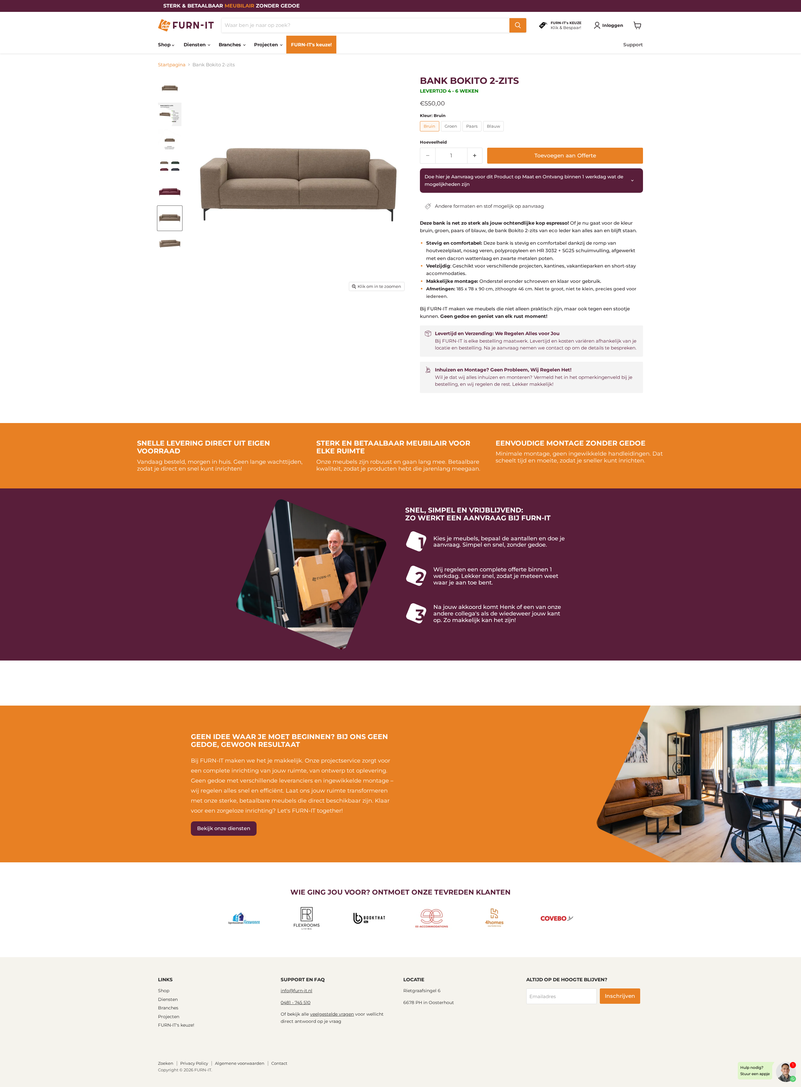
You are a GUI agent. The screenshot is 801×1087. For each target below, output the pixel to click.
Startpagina (172, 64)
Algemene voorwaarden (239, 1063)
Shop (165, 45)
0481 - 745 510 (295, 1002)
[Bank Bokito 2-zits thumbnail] (169, 88)
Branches (230, 45)
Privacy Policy (194, 1063)
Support (633, 45)
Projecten (266, 45)
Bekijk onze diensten (223, 828)
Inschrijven (620, 996)
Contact (279, 1063)
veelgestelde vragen (332, 1014)
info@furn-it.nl (296, 990)
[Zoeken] (517, 25)
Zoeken (165, 1063)
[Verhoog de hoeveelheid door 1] (475, 156)
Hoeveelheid (433, 142)
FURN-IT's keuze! (311, 45)
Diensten (195, 45)
